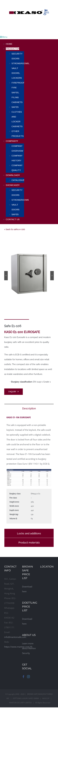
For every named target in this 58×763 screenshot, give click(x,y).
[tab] (29, 408)
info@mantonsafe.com (15, 637)
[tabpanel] (29, 471)
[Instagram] (28, 676)
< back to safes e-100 (14, 229)
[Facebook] (23, 676)
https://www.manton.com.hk (18, 646)
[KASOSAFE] (29, 2)
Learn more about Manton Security (29, 648)
